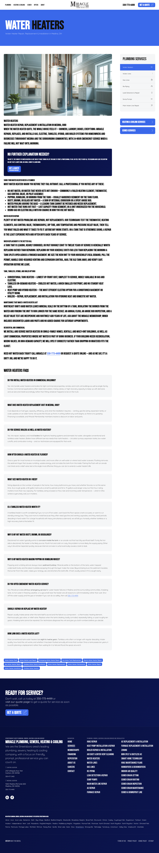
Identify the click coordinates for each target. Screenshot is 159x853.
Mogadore (76, 823)
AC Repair (91, 788)
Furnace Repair (93, 792)
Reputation (72, 758)
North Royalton (116, 823)
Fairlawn (138, 820)
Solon (68, 827)
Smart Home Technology (131, 758)
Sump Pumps (127, 99)
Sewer (29, 5)
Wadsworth (132, 827)
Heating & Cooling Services (133, 122)
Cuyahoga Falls (119, 820)
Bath (33, 820)
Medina (55, 823)
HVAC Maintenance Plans (131, 762)
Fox (15, 841)
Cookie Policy (142, 841)
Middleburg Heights (65, 823)
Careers (71, 767)
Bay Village (39, 820)
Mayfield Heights (45, 823)
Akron (7, 820)
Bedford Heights (56, 820)
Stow (73, 827)
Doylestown (130, 820)
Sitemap (151, 841)
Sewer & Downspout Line (131, 792)
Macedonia (35, 823)
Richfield (33, 827)
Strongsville (89, 827)
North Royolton (127, 823)
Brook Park (89, 820)
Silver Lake (61, 827)
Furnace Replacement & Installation (137, 745)
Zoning (124, 750)
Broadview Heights (78, 820)
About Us (71, 762)
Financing (72, 754)
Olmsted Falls (144, 823)
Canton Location (12, 767)
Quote (145, 4)
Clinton (104, 820)
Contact (71, 771)
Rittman (39, 827)
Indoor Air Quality (129, 771)
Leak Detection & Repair (131, 93)
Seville (54, 827)
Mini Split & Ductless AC (131, 754)
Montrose (95, 823)
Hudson (8, 823)
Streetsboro (80, 827)
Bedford (47, 820)
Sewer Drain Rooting (130, 779)
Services (71, 745)
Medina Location (12, 781)
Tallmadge (97, 827)
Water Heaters (128, 67)
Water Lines (127, 74)
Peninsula (14, 827)
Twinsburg (105, 827)
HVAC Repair (92, 741)
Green (144, 820)
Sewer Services (129, 130)
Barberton (26, 820)
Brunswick (97, 820)
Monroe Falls (86, 823)
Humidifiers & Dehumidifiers (133, 767)
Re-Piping (126, 86)
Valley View (123, 827)
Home (70, 741)
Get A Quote (14, 169)
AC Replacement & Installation (134, 741)
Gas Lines (126, 80)
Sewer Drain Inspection (131, 783)
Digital (19, 841)
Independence (17, 823)
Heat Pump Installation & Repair (101, 745)
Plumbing (8, 5)
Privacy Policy (132, 841)
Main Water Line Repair (131, 106)
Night (12, 841)
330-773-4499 (129, 4)
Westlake (140, 827)
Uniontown (114, 827)
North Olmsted (104, 823)
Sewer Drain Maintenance (132, 788)
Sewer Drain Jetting (130, 775)
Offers (36, 5)
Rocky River (47, 827)
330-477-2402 (9, 776)
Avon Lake (18, 820)
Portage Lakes (24, 827)
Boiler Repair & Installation (99, 750)
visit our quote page (17, 701)
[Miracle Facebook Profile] (12, 797)
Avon (12, 820)
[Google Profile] (7, 797)
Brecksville (67, 820)
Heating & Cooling (19, 5)
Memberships (73, 750)
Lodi (28, 823)
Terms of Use (122, 841)
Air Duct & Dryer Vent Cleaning (100, 754)
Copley (110, 820)
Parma (7, 827)
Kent (24, 823)
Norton (136, 823)
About (43, 5)
